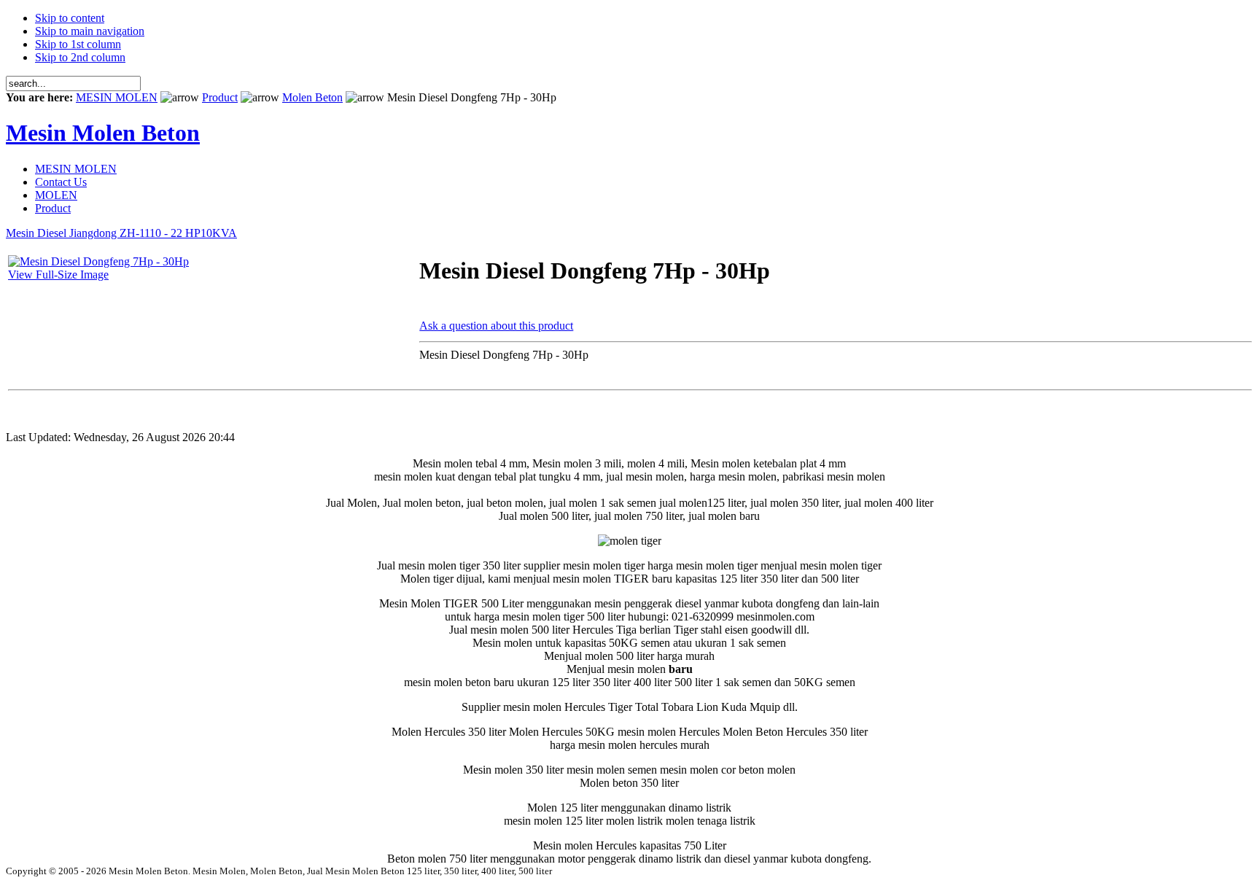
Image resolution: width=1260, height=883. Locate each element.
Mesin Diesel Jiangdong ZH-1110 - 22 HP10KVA (121, 233)
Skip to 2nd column (80, 57)
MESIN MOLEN (117, 97)
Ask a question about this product (496, 325)
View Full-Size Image (58, 274)
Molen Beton (312, 97)
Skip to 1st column (78, 44)
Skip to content (69, 18)
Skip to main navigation (89, 31)
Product (220, 97)
